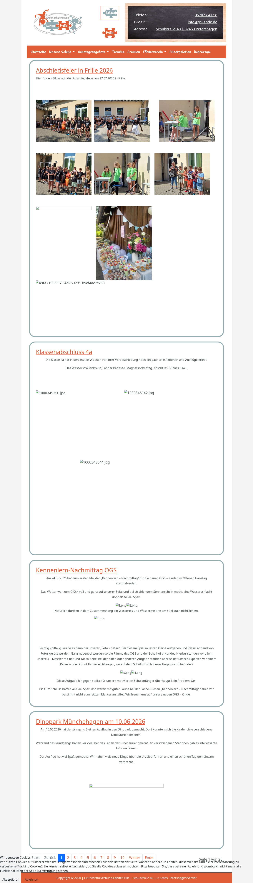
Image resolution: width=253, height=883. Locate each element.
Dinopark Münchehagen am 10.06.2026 (90, 721)
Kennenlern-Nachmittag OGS (76, 570)
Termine (118, 51)
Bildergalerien (180, 51)
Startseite (38, 51)
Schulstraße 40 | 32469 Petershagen (186, 28)
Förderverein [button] (153, 51)
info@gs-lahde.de (202, 21)
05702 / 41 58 (206, 14)
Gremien (133, 51)
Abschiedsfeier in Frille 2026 (74, 70)
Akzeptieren (10, 879)
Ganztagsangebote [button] (91, 51)
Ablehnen (31, 879)
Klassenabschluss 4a (64, 352)
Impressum (202, 51)
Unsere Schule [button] (60, 51)
